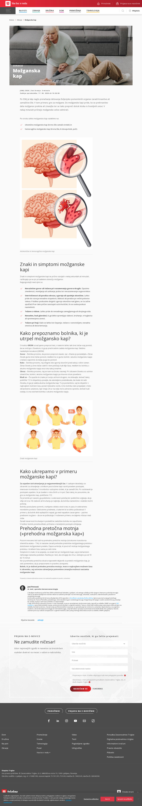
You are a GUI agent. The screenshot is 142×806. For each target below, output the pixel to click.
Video (74, 735)
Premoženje (75, 10)
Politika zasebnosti (115, 757)
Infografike (77, 748)
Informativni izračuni (116, 743)
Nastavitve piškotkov (91, 799)
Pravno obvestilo (114, 748)
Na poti (23, 10)
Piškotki (110, 752)
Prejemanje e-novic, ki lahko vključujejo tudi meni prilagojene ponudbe (98, 675)
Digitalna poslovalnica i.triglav (120, 739)
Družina (50, 10)
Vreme (39, 739)
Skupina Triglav (8, 770)
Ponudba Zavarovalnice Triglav (120, 735)
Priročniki (54, 711)
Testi (74, 739)
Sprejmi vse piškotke (124, 799)
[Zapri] (138, 799)
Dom (61, 10)
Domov (11, 20)
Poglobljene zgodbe (81, 743)
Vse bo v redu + (43, 752)
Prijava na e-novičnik (81, 711)
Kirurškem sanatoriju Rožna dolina (81, 598)
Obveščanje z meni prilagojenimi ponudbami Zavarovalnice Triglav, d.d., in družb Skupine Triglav (99, 681)
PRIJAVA (136, 11)
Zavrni (107, 799)
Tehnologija (92, 10)
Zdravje (36, 10)
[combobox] (99, 643)
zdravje (40, 620)
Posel (39, 748)
